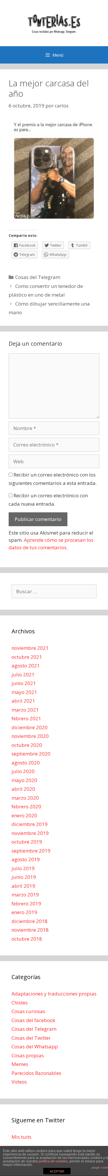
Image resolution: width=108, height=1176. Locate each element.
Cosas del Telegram (37, 277)
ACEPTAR (57, 1171)
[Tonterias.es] (54, 22)
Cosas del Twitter (31, 1037)
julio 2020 (23, 771)
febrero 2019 (26, 903)
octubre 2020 (27, 745)
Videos (19, 1081)
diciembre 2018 (30, 921)
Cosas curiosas (28, 1011)
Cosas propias (28, 1055)
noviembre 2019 (30, 833)
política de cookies (53, 1161)
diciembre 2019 (30, 824)
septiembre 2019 (31, 850)
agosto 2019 (26, 859)
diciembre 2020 (30, 727)
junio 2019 (24, 877)
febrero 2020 (26, 806)
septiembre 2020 (31, 753)
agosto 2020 (26, 762)
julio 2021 (23, 674)
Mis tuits (21, 1137)
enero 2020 (24, 815)
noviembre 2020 (30, 736)
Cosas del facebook (33, 1020)
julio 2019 (23, 868)
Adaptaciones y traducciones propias (54, 993)
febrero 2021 (26, 718)
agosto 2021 (26, 665)
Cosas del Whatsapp (35, 1046)
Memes (20, 1064)
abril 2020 (23, 789)
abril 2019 (23, 886)
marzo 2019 (25, 894)
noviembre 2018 (30, 929)
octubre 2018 (27, 938)
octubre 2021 (27, 657)
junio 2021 (24, 683)
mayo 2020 (24, 780)
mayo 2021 (24, 692)
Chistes (20, 1002)
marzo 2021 (25, 709)
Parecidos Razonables (36, 1073)
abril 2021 (23, 700)
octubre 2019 (27, 841)
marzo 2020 (25, 797)
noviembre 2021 (30, 648)
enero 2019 (24, 912)
